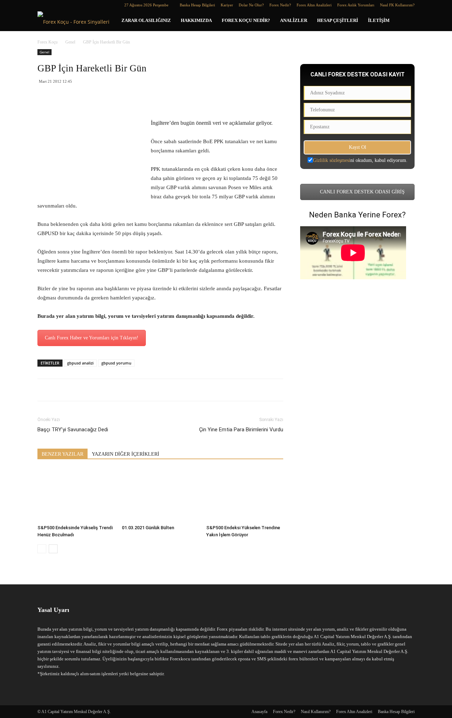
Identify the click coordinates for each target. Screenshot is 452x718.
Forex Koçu (47, 42)
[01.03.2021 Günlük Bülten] (160, 495)
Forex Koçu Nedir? (246, 20)
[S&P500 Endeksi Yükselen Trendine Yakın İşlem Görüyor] (244, 495)
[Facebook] (42, 5)
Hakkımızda (196, 20)
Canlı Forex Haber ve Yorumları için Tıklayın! (91, 337)
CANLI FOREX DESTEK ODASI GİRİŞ (362, 191)
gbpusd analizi (80, 363)
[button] (406, 21)
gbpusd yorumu (116, 363)
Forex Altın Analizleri (314, 5)
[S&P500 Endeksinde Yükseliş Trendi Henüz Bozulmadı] (75, 495)
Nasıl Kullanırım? (316, 711)
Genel (70, 42)
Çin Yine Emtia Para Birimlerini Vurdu (241, 429)
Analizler (293, 20)
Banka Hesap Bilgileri (197, 5)
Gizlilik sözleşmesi (331, 160)
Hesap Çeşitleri (337, 20)
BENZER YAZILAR (62, 454)
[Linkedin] (54, 5)
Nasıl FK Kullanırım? (397, 5)
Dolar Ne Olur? (251, 5)
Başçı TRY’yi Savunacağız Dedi (72, 429)
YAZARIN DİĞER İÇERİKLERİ (125, 454)
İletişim (378, 20)
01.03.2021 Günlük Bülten (148, 527)
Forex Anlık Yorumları (355, 5)
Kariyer (227, 5)
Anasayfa (259, 711)
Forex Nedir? (280, 5)
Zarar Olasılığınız (146, 20)
